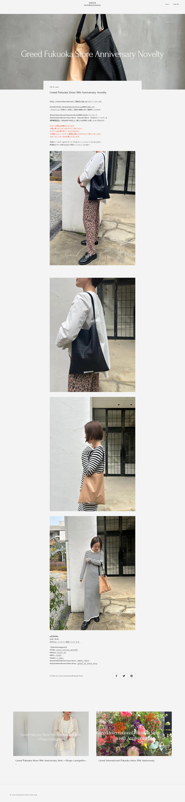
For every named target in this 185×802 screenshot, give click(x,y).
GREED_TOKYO (83, 661)
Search (167, 4)
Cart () (176, 4)
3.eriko (59, 655)
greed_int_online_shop (87, 663)
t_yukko (60, 658)
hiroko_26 (62, 652)
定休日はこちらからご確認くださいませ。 (65, 642)
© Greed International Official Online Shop (23, 795)
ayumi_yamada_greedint (67, 650)
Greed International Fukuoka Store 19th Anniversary (127, 760)
